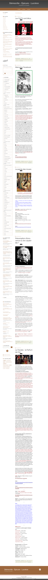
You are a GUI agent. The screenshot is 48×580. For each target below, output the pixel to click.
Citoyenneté (5, 124)
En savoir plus (32, 579)
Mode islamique (6, 184)
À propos (28, 9)
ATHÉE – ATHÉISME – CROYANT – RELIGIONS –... (7, 253)
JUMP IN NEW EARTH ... (6, 37)
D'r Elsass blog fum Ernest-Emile (7, 54)
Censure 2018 (6, 114)
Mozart (5, 185)
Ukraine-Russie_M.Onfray (7, 228)
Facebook (5, 145)
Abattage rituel (6, 95)
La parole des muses (23, 169)
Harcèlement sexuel (6, 156)
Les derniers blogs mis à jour (18, 577)
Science (5, 212)
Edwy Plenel (5, 138)
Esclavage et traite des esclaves (6, 142)
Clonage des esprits (6, 127)
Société (5, 220)
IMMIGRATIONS (6, 159)
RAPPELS (4, 331)
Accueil (19, 9)
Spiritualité (5, 223)
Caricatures (5, 111)
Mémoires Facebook (23, 67)
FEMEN (5, 147)
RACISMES (5, 207)
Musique (5, 187)
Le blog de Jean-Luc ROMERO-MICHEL (7, 42)
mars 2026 (4, 17)
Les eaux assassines (6, 46)
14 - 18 (5, 91)
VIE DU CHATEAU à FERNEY (7, 45)
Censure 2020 (6, 116)
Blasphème (5, 110)
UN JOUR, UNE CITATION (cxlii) (7, 39)
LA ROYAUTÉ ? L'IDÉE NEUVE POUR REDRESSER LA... (7, 35)
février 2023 (4, 25)
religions (4, 360)
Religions (5, 208)
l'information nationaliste (9, 56)
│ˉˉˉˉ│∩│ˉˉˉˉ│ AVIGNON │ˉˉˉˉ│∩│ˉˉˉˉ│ (6, 52)
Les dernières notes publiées (24, 577)
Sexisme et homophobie (7, 215)
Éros (4, 140)
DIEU (5, 133)
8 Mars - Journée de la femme (6, 93)
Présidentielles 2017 (7, 202)
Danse (5, 132)
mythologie (29, 561)
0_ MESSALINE (6, 89)
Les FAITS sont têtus (23, 18)
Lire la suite (4, 13)
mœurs (23, 561)
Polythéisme (5, 200)
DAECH (5, 130)
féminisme (7, 368)
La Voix (5, 173)
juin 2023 (4, 22)
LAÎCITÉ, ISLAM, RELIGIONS (8, 176)
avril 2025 (4, 18)
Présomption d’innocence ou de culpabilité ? (23, 240)
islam (27, 342)
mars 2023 (4, 24)
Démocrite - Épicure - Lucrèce (24, 3)
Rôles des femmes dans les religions (7, 211)
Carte (5, 297)
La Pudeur (5, 171)
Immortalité (5, 161)
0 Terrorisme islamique (7, 86)
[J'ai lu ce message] (47, 579)
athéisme (4, 363)
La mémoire (5, 168)
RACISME (5, 205)
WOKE (5, 234)
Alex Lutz (4, 54)
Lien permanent (18, 58)
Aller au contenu (2, 0)
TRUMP (5, 226)
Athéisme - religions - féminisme (6, 105)
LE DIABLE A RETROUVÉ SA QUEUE (7, 269)
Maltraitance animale (7, 179)
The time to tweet (6, 225)
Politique (5, 199)
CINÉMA (5, 122)
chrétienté (24, 342)
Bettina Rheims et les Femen (8, 108)
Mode (5, 182)
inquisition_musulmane (6, 366)
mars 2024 (4, 21)
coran (4, 368)
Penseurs (5, 194)
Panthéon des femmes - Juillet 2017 (7, 191)
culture (19, 561)
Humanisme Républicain (7, 158)
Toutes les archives (5, 29)
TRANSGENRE (5, 242)
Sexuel (5, 217)
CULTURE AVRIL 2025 (7, 129)
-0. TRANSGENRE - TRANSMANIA (6, 81)
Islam (27, 58)
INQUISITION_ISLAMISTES (7, 165)
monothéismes (21, 342)
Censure (5, 113)
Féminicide (5, 148)
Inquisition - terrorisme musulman (6, 163)
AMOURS (5, 98)
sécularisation (17, 342)
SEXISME (5, 214)
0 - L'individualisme (6, 83)
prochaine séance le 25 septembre (7, 48)
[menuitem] (19, 9)
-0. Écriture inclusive (6, 79)
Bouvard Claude (5, 246)
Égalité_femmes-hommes (21, 59)
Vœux (5, 233)
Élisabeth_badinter (5, 365)
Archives (23, 9)
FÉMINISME (6, 150)
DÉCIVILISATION (5, 327)
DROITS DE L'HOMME (7, 135)
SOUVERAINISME (6, 222)
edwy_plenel (8, 360)
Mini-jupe (5, 181)
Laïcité (5, 174)
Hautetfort (26, 576)
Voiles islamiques (6, 231)
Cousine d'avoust (5, 51)
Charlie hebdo (6, 121)
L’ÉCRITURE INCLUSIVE (6, 312)
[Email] (7, 351)
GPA (4, 155)
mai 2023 (4, 23)
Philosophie (5, 196)
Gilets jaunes (6, 153)
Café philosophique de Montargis (6, 50)
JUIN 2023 (4, 323)
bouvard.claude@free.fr (6, 241)
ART (4, 101)
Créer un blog (22, 576)
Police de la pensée (6, 197)
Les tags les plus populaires (29, 577)
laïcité (10, 365)
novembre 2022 (5, 28)
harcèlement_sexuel (29, 59)
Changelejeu (5, 119)
